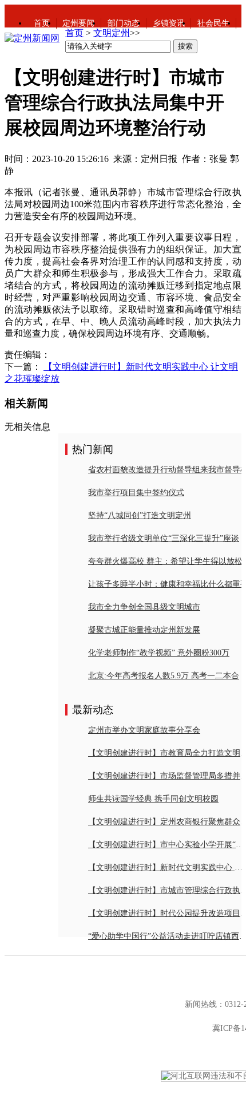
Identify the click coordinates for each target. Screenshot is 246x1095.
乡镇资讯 (169, 23)
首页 (42, 23)
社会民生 (213, 23)
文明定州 (111, 33)
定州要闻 (78, 23)
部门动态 (124, 23)
